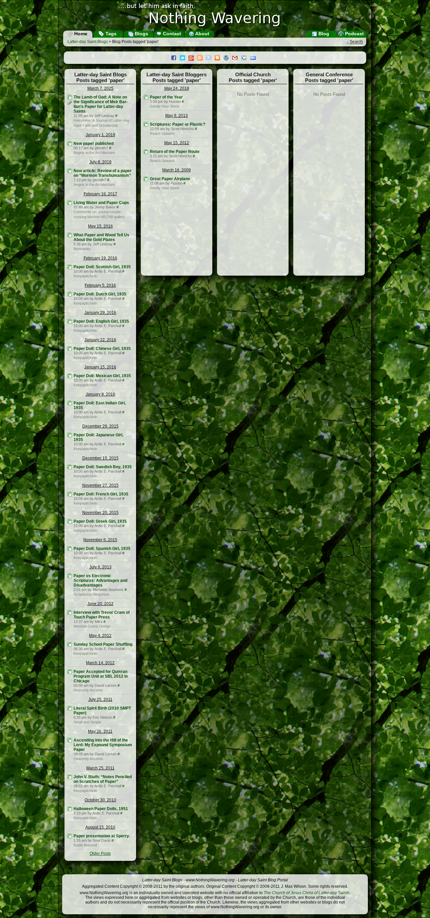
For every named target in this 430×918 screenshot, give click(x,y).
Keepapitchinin (85, 276)
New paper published (94, 143)
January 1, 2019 (100, 134)
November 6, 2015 (100, 539)
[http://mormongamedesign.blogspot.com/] (69, 612)
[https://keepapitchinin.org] (69, 267)
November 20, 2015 (100, 512)
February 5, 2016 (100, 285)
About (201, 33)
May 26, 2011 (100, 731)
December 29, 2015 (100, 426)
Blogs (140, 33)
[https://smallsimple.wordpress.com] (69, 708)
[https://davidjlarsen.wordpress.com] (69, 671)
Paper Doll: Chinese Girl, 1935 (102, 348)
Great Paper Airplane (170, 178)
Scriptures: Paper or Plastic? (177, 124)
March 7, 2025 (100, 88)
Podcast (354, 33)
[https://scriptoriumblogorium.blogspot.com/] (69, 575)
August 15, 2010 (100, 827)
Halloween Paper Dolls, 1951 (101, 808)
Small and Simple (87, 722)
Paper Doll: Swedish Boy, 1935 (103, 467)
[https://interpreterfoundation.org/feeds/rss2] (69, 97)
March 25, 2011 (100, 768)
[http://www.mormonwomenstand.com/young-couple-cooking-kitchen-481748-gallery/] (69, 202)
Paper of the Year (166, 97)
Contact (171, 33)
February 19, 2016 (100, 258)
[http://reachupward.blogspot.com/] (145, 124)
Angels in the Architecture (94, 153)
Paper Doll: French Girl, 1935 (101, 494)
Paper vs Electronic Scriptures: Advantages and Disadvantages (100, 580)
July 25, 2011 (100, 699)
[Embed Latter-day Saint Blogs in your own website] (254, 58)
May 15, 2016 (100, 226)
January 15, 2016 (100, 367)
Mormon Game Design (92, 626)
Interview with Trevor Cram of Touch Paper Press (102, 615)
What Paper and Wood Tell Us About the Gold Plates (101, 237)
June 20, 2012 (100, 603)
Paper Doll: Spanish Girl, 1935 (102, 548)
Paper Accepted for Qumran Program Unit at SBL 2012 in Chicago (101, 676)
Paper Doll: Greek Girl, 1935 (100, 521)
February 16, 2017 (100, 194)
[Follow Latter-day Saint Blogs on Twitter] (184, 58)
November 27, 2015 (100, 485)
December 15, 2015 (100, 458)
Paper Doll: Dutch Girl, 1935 (100, 294)
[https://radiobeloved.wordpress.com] (69, 836)
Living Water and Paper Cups (101, 202)
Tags (110, 33)
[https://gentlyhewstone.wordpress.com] (145, 97)
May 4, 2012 (100, 635)
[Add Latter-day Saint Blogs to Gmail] (236, 58)
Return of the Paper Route (175, 151)
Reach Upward (162, 133)
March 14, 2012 (100, 663)
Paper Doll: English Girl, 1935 (101, 321)
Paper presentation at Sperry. (102, 836)
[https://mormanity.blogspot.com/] (69, 235)
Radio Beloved (85, 845)
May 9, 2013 (176, 115)
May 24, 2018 (176, 88)
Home (80, 33)
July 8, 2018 (100, 162)
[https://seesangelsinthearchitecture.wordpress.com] (69, 143)
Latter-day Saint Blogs (88, 41)
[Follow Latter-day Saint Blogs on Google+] (192, 58)
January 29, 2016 (100, 312)
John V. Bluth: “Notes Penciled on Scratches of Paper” (103, 779)
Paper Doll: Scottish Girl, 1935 (102, 267)
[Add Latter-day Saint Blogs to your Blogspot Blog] (219, 58)
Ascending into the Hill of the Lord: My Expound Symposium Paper (103, 745)
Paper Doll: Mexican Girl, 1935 (102, 375)
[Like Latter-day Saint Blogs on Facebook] (175, 58)
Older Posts (100, 853)
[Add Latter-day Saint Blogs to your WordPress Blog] (227, 58)
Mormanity (82, 249)
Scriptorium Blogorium (91, 594)
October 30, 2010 (100, 800)
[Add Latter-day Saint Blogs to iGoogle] (245, 58)
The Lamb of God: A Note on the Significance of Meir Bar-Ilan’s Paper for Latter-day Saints (101, 104)
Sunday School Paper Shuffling (103, 644)
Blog (323, 33)
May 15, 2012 (176, 143)
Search (356, 42)
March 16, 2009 (176, 170)
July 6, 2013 (100, 567)
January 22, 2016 (100, 339)
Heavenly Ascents (88, 690)
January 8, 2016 (100, 394)
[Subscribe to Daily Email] (210, 58)
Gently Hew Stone (164, 106)
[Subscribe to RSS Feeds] (201, 58)
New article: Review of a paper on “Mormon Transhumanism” (103, 173)
